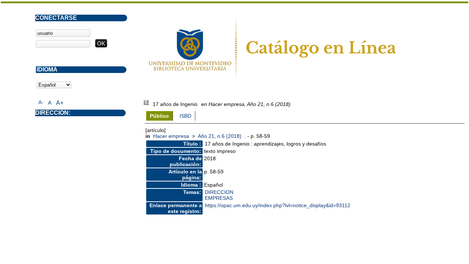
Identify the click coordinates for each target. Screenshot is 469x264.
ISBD (185, 116)
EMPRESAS (219, 198)
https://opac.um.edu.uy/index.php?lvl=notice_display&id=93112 (277, 205)
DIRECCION (219, 192)
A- (40, 102)
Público (159, 116)
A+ (59, 103)
